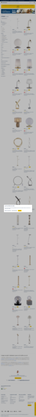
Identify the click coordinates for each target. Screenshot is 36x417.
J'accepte (20, 210)
